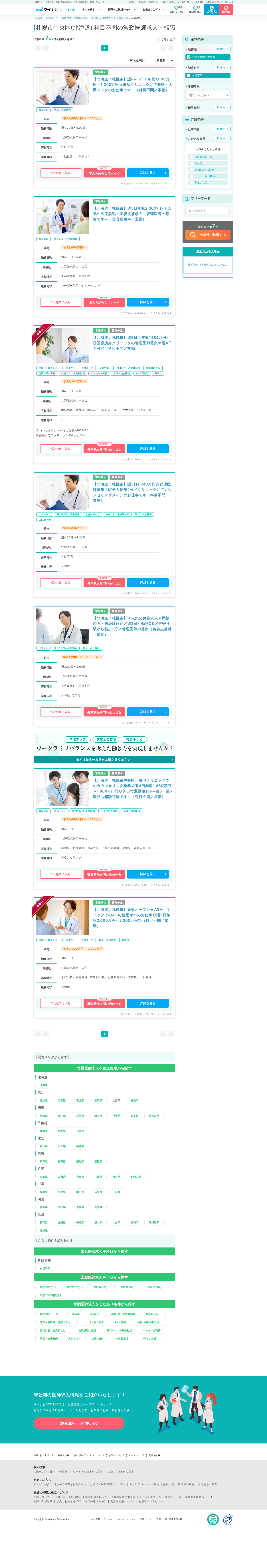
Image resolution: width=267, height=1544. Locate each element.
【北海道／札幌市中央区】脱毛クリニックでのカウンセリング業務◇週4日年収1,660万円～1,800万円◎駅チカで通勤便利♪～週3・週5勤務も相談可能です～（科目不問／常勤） (132, 788)
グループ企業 (154, 1519)
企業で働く (98, 1338)
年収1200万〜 (75, 1287)
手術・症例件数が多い (149, 1322)
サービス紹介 (42, 1484)
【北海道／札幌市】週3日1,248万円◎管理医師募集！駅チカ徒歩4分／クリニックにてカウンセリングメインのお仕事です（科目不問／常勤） (132, 492)
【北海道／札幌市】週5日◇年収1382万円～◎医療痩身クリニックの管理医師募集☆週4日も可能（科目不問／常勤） (132, 343)
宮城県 (80, 1100)
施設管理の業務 (87, 1330)
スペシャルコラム (150, 1497)
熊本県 (98, 1222)
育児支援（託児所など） (54, 1330)
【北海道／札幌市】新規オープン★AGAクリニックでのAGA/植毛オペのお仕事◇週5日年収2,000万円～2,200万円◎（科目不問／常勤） (131, 917)
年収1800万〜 (155, 1287)
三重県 (98, 1161)
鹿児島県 (154, 1222)
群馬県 (80, 1115)
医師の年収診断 (43, 1501)
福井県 (80, 1146)
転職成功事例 (186, 1484)
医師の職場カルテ (96, 1501)
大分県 (116, 1222)
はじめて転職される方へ (69, 1484)
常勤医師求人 (81, 18)
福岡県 (44, 1222)
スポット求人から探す (120, 1471)
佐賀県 (62, 1222)
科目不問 (123, 18)
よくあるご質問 (207, 1484)
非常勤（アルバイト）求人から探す (81, 1471)
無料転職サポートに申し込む (79, 1423)
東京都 (134, 1115)
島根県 (62, 1191)
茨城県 (44, 1115)
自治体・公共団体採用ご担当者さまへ (143, 2)
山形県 (116, 1100)
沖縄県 (44, 1230)
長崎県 (80, 1222)
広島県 (98, 1191)
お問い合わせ (115, 1455)
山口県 (116, 1191)
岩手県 (62, 1100)
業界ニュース (173, 1497)
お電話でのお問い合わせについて (219, 2)
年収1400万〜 (102, 1287)
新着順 (161, 60)
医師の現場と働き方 (123, 1497)
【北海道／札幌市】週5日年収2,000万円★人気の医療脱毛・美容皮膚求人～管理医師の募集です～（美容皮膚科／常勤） (132, 213)
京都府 (62, 1176)
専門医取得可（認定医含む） (56, 1322)
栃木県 (62, 1115)
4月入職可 (120, 1322)
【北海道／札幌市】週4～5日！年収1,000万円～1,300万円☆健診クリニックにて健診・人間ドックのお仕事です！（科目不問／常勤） (133, 84)
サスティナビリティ (126, 1519)
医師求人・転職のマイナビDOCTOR (53, 18)
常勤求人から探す (44, 1471)
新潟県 (44, 1130)
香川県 (62, 1207)
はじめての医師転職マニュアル (107, 1484)
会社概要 (95, 1519)
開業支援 (153, 1455)
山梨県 (62, 1130)
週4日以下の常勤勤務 (123, 1314)
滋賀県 (44, 1176)
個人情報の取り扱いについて (88, 1455)
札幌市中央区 (108, 18)
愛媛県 (80, 1207)
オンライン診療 (148, 1338)
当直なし (95, 1314)
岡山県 (80, 1191)
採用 (142, 1519)
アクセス (108, 1519)
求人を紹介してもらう (104, 173)
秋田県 (98, 1100)
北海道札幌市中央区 (203, 56)
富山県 (44, 1146)
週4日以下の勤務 (204, 169)
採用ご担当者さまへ (170, 2)
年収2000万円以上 (51, 1295)
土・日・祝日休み (94, 1322)
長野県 (80, 1130)
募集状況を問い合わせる (104, 449)
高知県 (98, 1207)
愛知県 (80, 1161)
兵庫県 (98, 1176)
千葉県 (116, 1115)
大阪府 (80, 1176)
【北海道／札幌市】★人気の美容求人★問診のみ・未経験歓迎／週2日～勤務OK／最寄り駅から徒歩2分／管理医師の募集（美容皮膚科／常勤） (132, 626)
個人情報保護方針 (173, 1519)
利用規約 (62, 1455)
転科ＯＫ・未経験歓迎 (119, 1330)
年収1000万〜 (48, 1287)
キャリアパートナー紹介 (144, 1484)
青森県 (44, 1100)
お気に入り (63, 173)
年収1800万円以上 (50, 1314)
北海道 (95, 18)
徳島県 (44, 1207)
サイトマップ (135, 1455)
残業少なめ (201, 182)
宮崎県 (134, 1222)
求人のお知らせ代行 (68, 1501)
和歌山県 (136, 1176)
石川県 (62, 1146)
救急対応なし (153, 1314)
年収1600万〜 (129, 1287)
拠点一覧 (185, 2)
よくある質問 (197, 2)
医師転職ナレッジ (96, 1497)
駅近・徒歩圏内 (49, 1338)
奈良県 (116, 1176)
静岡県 (62, 1161)
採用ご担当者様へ (42, 1455)
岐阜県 (44, 1161)
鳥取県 (44, 1191)
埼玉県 (98, 1115)
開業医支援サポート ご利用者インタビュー (136, 1501)
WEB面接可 (121, 1338)
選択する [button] (221, 49)
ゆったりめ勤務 (152, 1330)
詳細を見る (148, 173)
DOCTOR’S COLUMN (68, 1497)
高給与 (76, 1314)
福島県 (134, 1100)
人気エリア (74, 1338)
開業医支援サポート (197, 1497)
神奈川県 (154, 1115)
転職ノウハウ (42, 1497)
